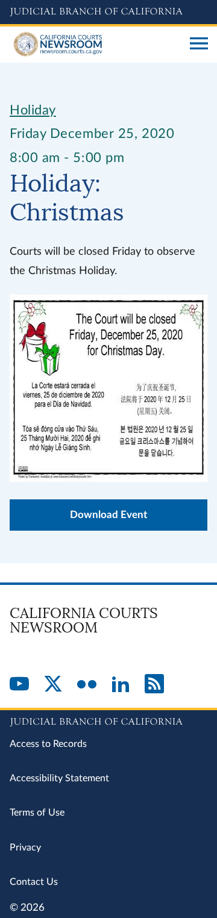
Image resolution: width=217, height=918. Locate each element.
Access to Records (48, 744)
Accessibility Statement (59, 778)
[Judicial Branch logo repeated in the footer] (108, 720)
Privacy (25, 847)
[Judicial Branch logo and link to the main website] (108, 12)
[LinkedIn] (120, 685)
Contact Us (34, 882)
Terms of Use (37, 812)
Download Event (108, 515)
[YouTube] (19, 685)
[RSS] (154, 685)
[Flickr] (86, 685)
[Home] (95, 44)
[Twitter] (53, 685)
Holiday (33, 110)
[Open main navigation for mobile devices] (199, 45)
